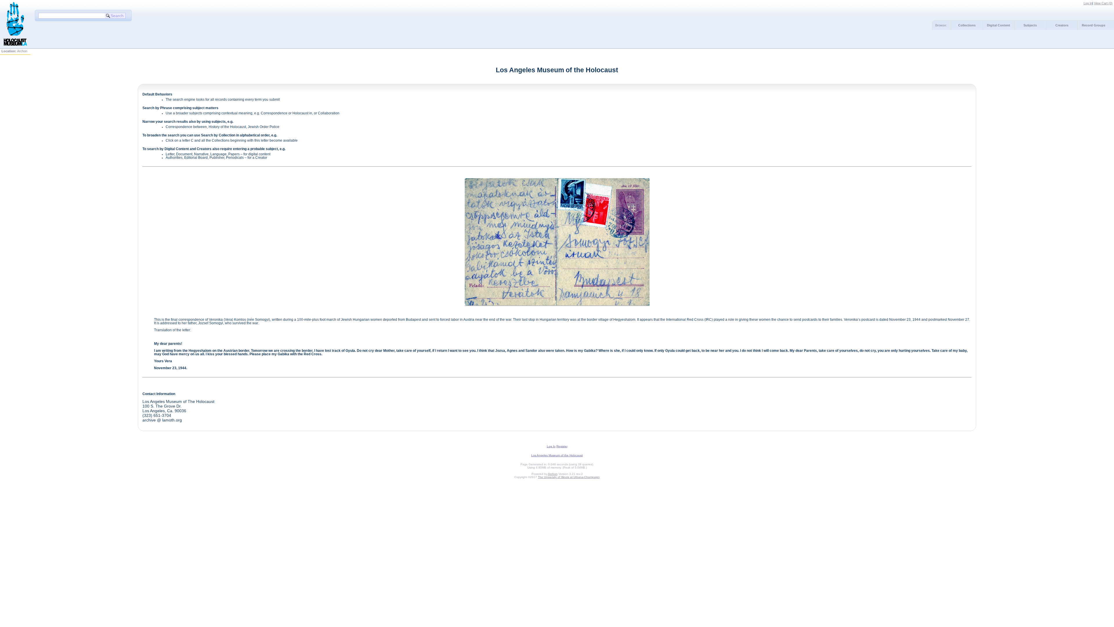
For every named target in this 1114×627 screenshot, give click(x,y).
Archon (553, 473)
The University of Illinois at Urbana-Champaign (569, 477)
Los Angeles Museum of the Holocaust (557, 455)
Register (561, 446)
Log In (1088, 3)
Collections (967, 25)
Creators (1061, 25)
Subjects (1030, 25)
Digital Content (998, 25)
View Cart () (1103, 3)
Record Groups (1093, 25)
